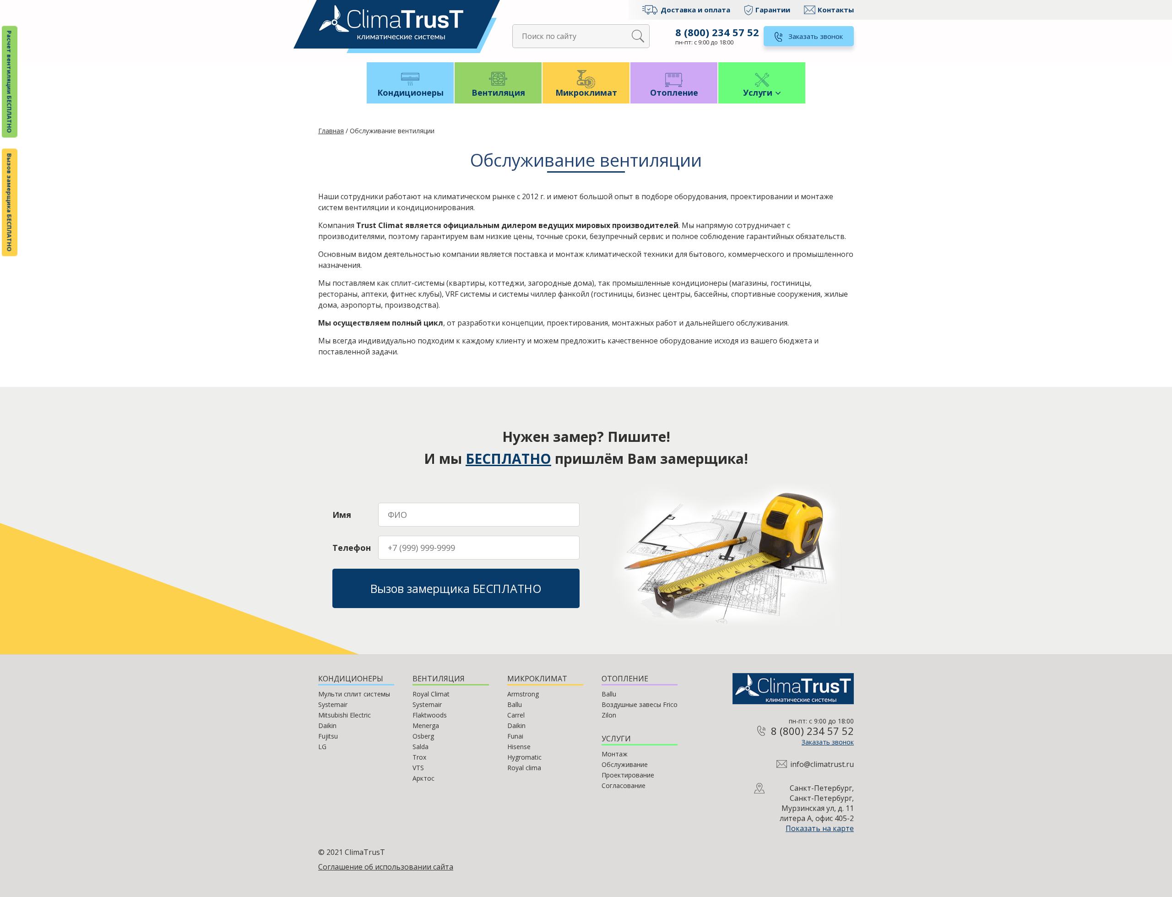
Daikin (327, 725)
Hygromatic (524, 757)
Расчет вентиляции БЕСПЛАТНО (9, 82)
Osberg (423, 736)
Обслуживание (625, 764)
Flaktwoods (429, 715)
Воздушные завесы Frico (640, 704)
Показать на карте (820, 828)
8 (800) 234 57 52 (717, 32)
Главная (331, 130)
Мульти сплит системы (354, 694)
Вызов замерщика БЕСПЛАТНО (9, 202)
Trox (419, 757)
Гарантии (772, 9)
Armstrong (523, 694)
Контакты (836, 9)
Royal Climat (431, 694)
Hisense (519, 746)
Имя (341, 515)
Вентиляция (498, 92)
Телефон (351, 548)
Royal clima (524, 767)
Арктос (423, 778)
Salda (420, 746)
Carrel (516, 715)
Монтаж (615, 754)
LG (322, 746)
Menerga (425, 725)
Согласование (624, 785)
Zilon (609, 715)
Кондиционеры (410, 92)
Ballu (514, 704)
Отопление (674, 92)
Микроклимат (586, 92)
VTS (418, 767)
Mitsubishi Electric (344, 715)
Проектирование (628, 775)
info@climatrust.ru (822, 764)
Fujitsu (328, 736)
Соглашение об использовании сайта (385, 867)
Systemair (332, 704)
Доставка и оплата (695, 9)
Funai (515, 736)
